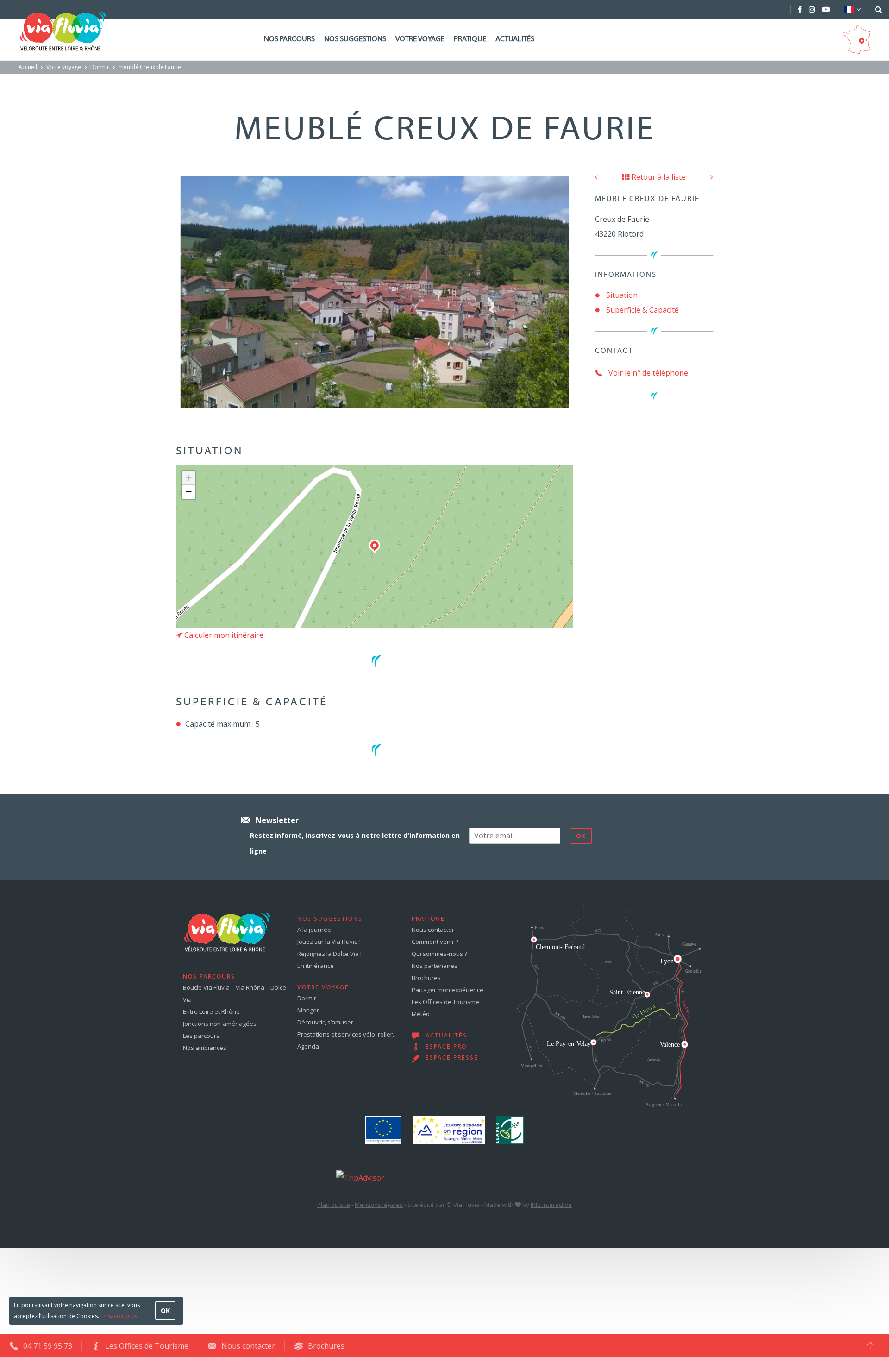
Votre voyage (419, 39)
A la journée (314, 929)
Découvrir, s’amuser (325, 1022)
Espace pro (446, 1047)
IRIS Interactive (551, 1204)
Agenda (308, 1046)
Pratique (470, 39)
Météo (421, 1014)
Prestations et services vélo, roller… (347, 1034)
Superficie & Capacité (642, 310)
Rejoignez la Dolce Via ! (329, 953)
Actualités (514, 39)
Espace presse (452, 1058)
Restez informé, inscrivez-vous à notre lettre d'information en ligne (355, 843)
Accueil (28, 67)
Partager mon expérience (447, 990)
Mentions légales (379, 1204)
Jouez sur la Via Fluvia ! (329, 941)
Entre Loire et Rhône (211, 1011)
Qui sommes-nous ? (439, 953)
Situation (622, 295)
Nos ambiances (204, 1047)
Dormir (99, 67)
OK (165, 1310)
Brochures (426, 978)
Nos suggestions (355, 39)
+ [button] (189, 478)
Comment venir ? (435, 941)
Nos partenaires (434, 965)
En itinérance (315, 965)
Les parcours (201, 1035)
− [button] (189, 491)
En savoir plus (118, 1316)
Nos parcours (289, 39)
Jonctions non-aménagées (220, 1023)
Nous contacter (433, 929)
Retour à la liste (659, 177)
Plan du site (333, 1204)
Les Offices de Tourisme (445, 1002)
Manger (308, 1010)
